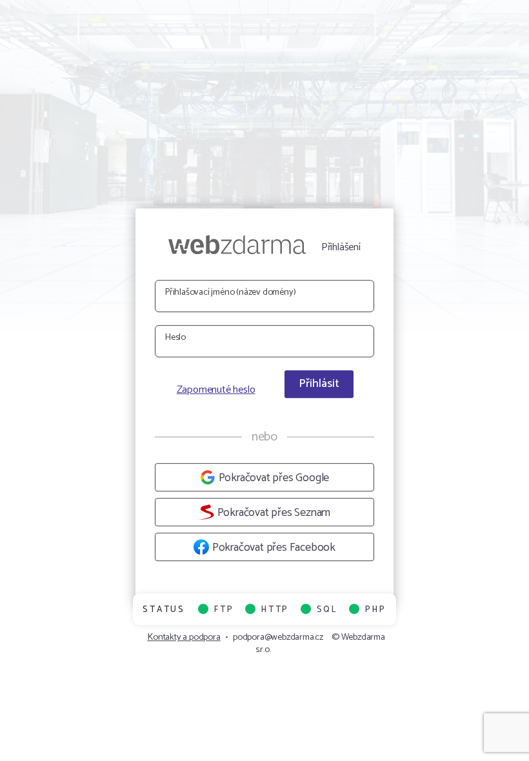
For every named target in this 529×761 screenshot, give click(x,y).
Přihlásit (319, 383)
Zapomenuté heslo (216, 391)
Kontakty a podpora (183, 637)
